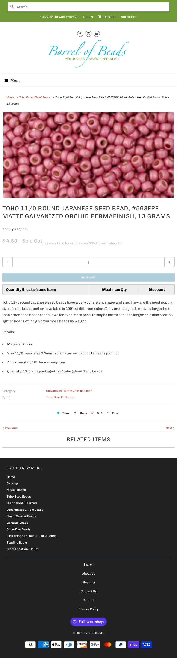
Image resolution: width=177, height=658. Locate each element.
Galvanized (54, 391)
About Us (88, 573)
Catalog (12, 483)
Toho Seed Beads (19, 496)
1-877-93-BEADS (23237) (59, 17)
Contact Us (89, 591)
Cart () (109, 17)
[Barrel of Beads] (88, 54)
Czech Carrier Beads (21, 516)
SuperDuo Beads (18, 529)
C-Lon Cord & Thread (22, 503)
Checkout (129, 17)
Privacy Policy (89, 609)
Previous (11, 428)
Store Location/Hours (22, 549)
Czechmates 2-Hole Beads (25, 509)
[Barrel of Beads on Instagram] (88, 33)
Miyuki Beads (16, 490)
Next (169, 428)
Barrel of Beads (93, 633)
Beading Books (17, 542)
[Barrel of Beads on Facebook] (80, 33)
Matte (68, 391)
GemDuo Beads (17, 522)
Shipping (88, 582)
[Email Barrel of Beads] (97, 33)
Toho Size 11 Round (60, 397)
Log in (88, 17)
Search (88, 564)
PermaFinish (83, 391)
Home (11, 477)
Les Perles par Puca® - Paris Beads (31, 536)
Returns (88, 600)
